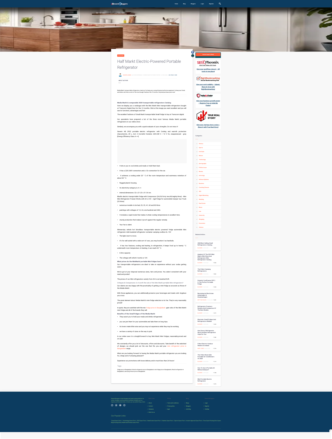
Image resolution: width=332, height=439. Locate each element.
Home (176, 3)
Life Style (201, 151)
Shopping (201, 219)
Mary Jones (201, 348)
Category (120, 55)
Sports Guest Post (179, 420)
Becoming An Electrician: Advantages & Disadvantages (206, 295)
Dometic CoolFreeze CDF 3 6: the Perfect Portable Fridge (206, 282)
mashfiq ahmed (127, 75)
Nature (201, 155)
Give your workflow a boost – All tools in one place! (208, 70)
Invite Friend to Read (208, 54)
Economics (202, 223)
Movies (201, 171)
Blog (184, 3)
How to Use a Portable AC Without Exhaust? (206, 369)
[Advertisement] (152, 151)
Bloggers (193, 3)
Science (201, 227)
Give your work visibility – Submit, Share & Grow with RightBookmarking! (208, 87)
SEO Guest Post (141, 420)
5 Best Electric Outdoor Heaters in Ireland (205, 344)
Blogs (187, 403)
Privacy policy (170, 406)
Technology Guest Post (129, 420)
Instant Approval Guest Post (194, 420)
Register (211, 3)
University (201, 215)
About (150, 403)
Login (202, 3)
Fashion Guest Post (167, 420)
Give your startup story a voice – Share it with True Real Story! (208, 126)
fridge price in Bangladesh (155, 308)
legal (168, 409)
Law (200, 211)
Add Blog (188, 409)
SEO (200, 191)
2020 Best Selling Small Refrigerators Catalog (205, 244)
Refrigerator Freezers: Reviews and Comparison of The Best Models (207, 308)
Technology (202, 159)
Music (200, 207)
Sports (201, 147)
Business (201, 183)
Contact (151, 406)
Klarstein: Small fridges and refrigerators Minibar (207, 320)
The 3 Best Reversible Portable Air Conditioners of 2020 (206, 356)
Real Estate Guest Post (154, 420)
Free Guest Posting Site (210, 420)
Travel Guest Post (116, 420)
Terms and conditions (173, 403)
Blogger (200, 248)
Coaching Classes (204, 187)
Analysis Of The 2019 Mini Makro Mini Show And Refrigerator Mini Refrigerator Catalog (206, 257)
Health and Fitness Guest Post (130, 422)
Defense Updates (204, 179)
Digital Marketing (203, 195)
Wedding (201, 199)
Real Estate (202, 203)
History (201, 143)
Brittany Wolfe (202, 300)
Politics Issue (203, 167)
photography (202, 163)
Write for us (152, 412)
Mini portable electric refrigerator (205, 380)
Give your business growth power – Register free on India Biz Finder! (208, 103)
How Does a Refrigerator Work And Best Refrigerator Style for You (207, 332)
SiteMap (207, 409)
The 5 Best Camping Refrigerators (204, 270)
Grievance (151, 409)
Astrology (202, 175)
